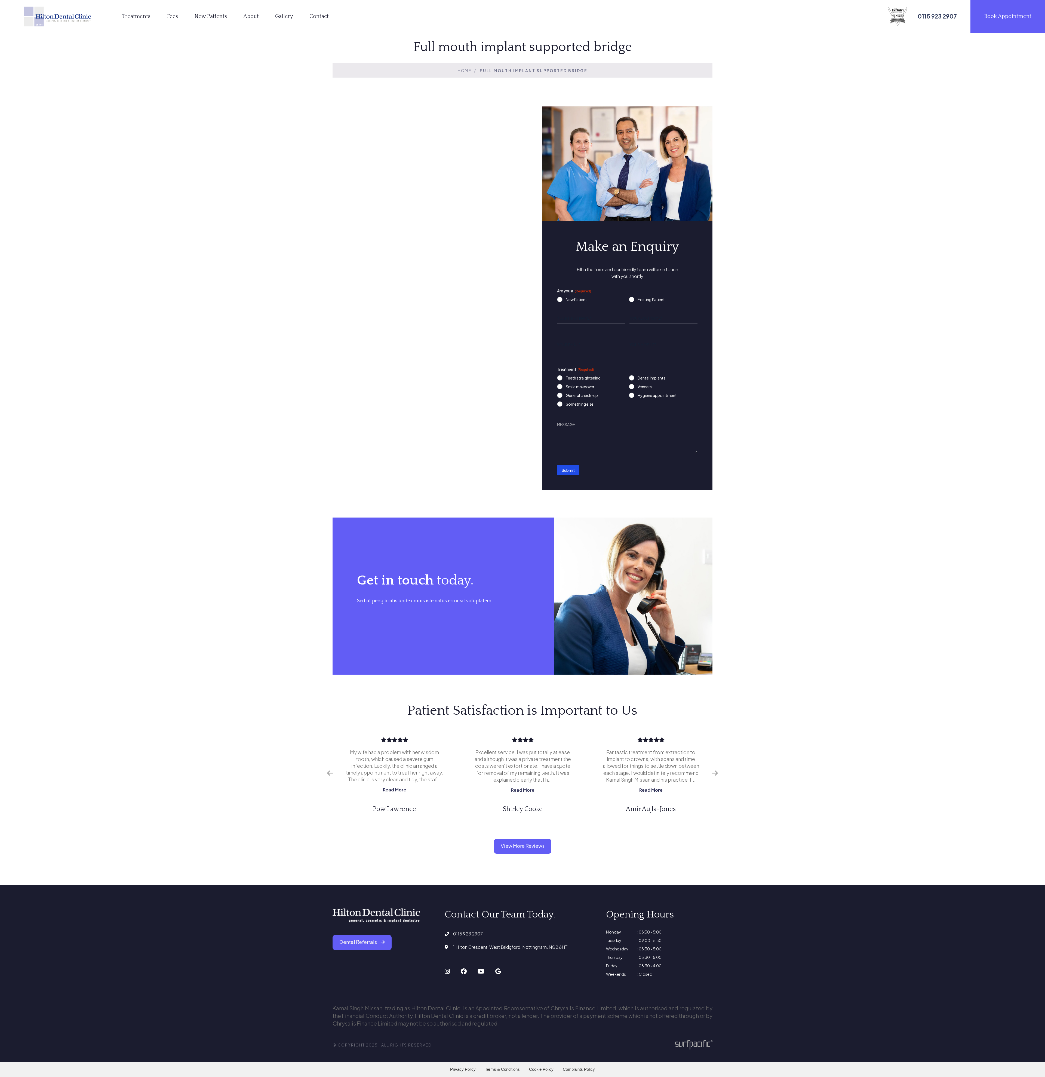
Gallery (284, 16)
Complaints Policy (579, 1069)
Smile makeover (580, 386)
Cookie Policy (541, 1069)
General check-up (582, 395)
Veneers (645, 386)
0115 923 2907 (468, 934)
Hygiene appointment (657, 395)
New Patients (210, 16)
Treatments (136, 16)
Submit (568, 470)
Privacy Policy (463, 1069)
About (251, 16)
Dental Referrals (358, 942)
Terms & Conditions (502, 1069)
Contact (319, 16)
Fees (172, 16)
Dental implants (651, 377)
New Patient (576, 299)
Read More (402, 790)
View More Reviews (523, 846)
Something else (580, 404)
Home (464, 70)
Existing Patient (651, 299)
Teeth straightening (583, 377)
